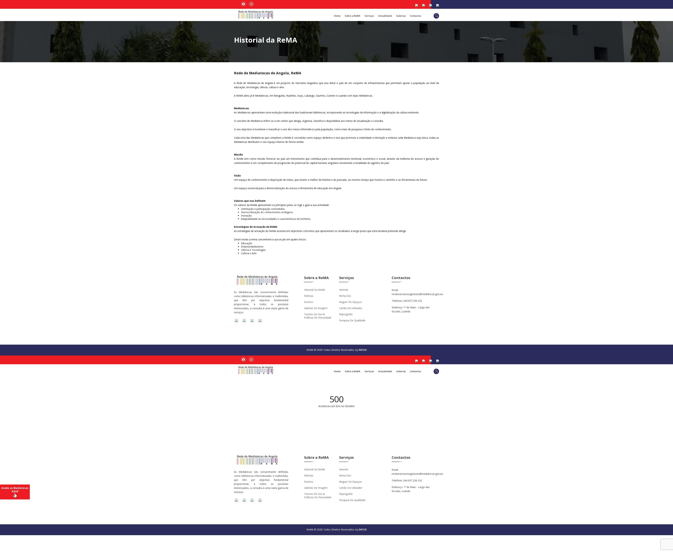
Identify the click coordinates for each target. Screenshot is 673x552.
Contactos (415, 15)
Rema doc (345, 295)
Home (337, 15)
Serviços (369, 15)
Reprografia (345, 314)
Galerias (401, 15)
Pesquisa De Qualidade (352, 320)
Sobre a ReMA (352, 15)
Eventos (308, 302)
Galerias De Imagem (315, 308)
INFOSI (363, 349)
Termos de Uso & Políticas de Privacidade (317, 316)
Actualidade (385, 15)
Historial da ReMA (314, 289)
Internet (343, 289)
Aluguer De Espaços (350, 302)
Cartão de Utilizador (350, 308)
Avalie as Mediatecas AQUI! (14, 489)
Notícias (308, 295)
